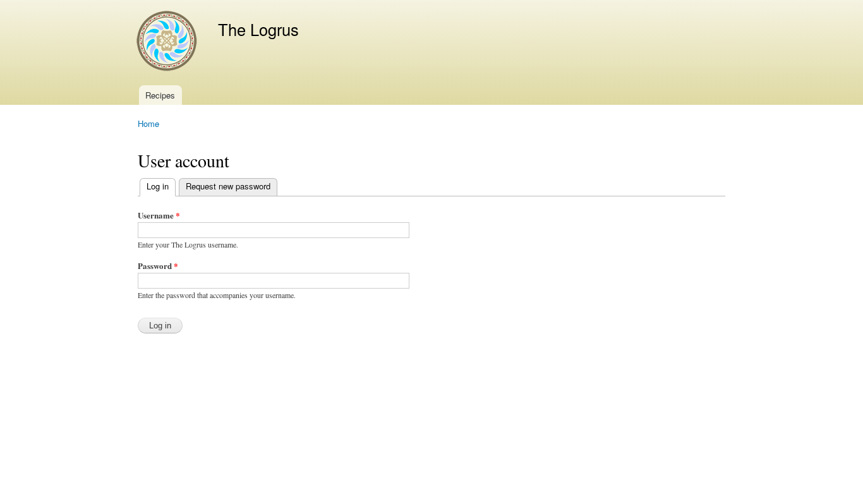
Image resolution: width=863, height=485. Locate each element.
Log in (161, 186)
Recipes (160, 95)
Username (159, 215)
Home (148, 123)
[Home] (168, 42)
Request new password (228, 186)
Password (158, 266)
